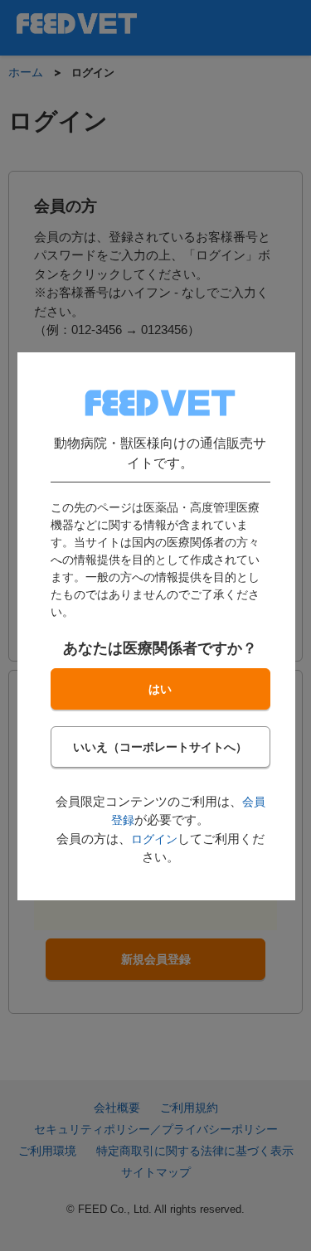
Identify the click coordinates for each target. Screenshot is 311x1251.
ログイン (153, 838)
